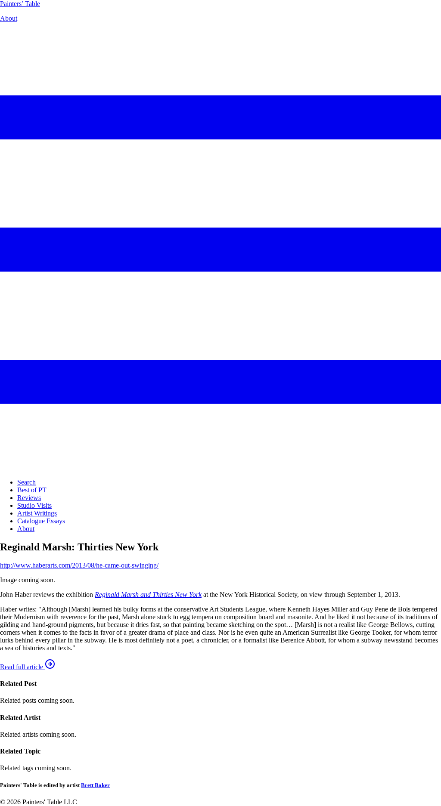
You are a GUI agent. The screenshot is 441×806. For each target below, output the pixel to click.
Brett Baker (95, 785)
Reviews (29, 497)
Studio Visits (34, 505)
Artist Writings (37, 513)
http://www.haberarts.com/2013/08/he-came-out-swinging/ (79, 565)
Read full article (22, 666)
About (8, 18)
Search (26, 482)
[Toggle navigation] (220, 467)
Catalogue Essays (41, 521)
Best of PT (32, 490)
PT (20, 3)
